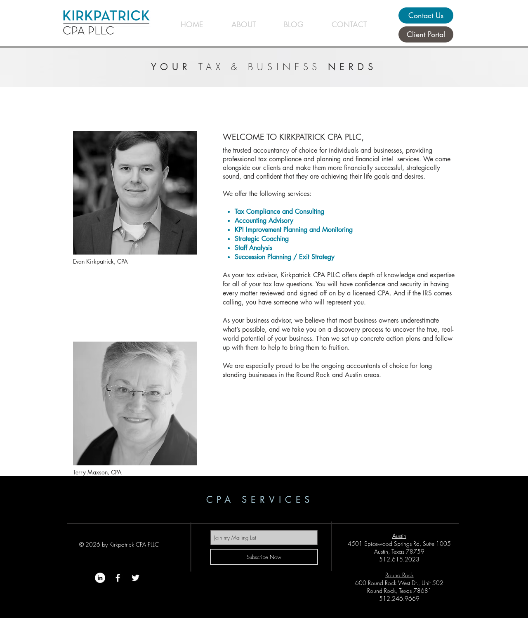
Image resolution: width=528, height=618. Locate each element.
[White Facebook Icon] (118, 578)
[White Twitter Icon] (135, 578)
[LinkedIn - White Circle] (100, 578)
